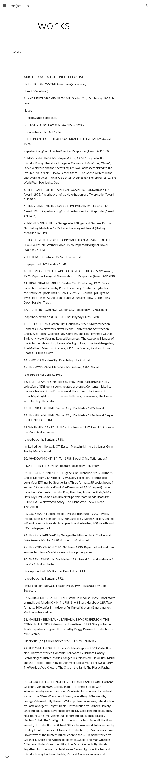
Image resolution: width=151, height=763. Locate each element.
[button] (4, 5)
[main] (54, 25)
